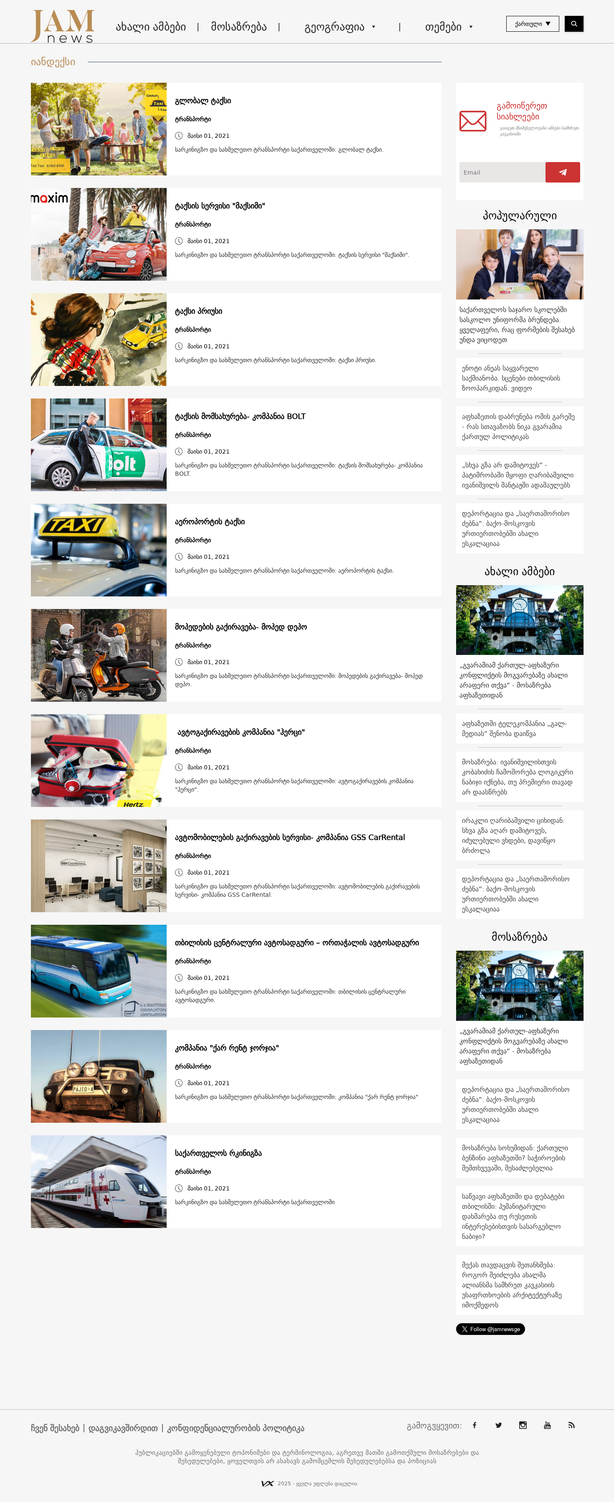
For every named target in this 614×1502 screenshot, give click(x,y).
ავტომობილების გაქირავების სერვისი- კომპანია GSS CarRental (290, 837)
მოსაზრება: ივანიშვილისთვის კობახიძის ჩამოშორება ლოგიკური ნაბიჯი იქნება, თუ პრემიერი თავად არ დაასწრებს (517, 777)
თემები (443, 26)
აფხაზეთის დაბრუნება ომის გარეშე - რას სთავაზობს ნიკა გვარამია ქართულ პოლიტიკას (518, 426)
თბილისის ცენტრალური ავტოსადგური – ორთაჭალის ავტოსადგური (297, 942)
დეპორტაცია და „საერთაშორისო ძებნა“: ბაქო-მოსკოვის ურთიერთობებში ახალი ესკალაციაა (516, 528)
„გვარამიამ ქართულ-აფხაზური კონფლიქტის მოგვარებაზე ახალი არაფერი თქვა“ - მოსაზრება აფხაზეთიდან (513, 680)
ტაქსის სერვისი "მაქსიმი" (220, 205)
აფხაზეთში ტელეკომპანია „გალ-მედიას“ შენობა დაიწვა (514, 728)
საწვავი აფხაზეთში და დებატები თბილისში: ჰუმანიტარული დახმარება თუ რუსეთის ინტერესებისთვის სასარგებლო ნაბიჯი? (513, 1216)
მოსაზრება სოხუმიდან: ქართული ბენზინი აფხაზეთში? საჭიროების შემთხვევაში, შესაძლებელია (515, 1158)
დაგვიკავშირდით (123, 1428)
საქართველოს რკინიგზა (218, 1153)
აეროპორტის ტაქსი (210, 521)
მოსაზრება (239, 26)
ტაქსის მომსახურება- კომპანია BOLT (240, 416)
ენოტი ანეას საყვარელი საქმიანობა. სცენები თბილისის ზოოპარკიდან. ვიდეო (511, 378)
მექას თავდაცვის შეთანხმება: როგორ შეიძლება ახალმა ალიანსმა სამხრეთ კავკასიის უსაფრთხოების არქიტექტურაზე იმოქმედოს (512, 1285)
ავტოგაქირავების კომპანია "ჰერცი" (240, 732)
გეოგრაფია (334, 26)
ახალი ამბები (151, 26)
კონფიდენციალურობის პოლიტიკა (235, 1428)
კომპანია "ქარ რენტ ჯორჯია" (227, 1048)
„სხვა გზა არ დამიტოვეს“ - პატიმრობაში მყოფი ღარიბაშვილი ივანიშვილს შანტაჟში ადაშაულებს (517, 475)
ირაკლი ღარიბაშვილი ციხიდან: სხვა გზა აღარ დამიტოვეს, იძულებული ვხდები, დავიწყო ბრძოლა (513, 835)
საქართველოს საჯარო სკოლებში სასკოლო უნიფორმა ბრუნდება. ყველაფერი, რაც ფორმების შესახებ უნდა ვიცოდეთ (517, 324)
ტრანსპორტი (193, 119)
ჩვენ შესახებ (55, 1428)
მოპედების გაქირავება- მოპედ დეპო (241, 627)
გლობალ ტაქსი (203, 100)
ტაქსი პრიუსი (198, 311)
